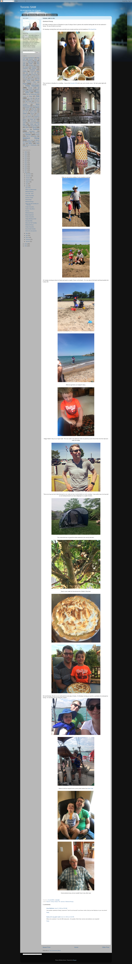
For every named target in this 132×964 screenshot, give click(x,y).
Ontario (56, 901)
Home (24, 15)
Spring (34, 127)
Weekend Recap (69, 901)
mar (37, 102)
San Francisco (31, 122)
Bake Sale (90, 788)
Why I (36, 141)
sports (27, 127)
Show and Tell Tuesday (31, 222)
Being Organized (29, 214)
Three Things (35, 132)
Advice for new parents (31, 230)
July (27, 183)
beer (36, 60)
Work (37, 143)
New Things (34, 110)
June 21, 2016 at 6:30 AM (61, 908)
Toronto (28, 135)
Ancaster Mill (73, 83)
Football (33, 84)
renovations (33, 121)
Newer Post (46, 947)
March (27, 237)
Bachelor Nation (33, 59)
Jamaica (24, 96)
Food (25, 84)
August (27, 181)
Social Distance (35, 125)
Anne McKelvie (50, 908)
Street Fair (26, 129)
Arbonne (32, 57)
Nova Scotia (33, 112)
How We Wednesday (31, 94)
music (27, 109)
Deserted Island (34, 74)
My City (34, 109)
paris (38, 113)
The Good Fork (92, 29)
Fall (38, 78)
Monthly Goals (28, 107)
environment (36, 77)
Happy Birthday (29, 91)
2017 (26, 170)
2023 (26, 158)
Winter (30, 143)
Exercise (32, 78)
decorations (25, 74)
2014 (26, 245)
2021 (26, 162)
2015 (26, 244)
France (37, 84)
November (28, 175)
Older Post (105, 947)
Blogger (74, 960)
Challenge (34, 68)
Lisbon (31, 99)
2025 (26, 154)
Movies (37, 107)
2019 (26, 166)
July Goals (27, 187)
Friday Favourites (32, 86)
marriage (25, 104)
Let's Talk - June (29, 193)
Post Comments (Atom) (55, 950)
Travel (37, 134)
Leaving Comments (52, 15)
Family (52, 901)
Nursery (27, 210)
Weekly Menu (30, 140)
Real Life (33, 119)
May (27, 233)
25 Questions (25, 57)
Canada (34, 67)
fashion (37, 80)
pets (29, 115)
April (27, 235)
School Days (28, 199)
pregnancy (36, 116)
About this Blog (32, 15)
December (28, 173)
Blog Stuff (30, 62)
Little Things (28, 101)
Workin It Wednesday (31, 145)
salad (24, 122)
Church (25, 71)
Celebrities (25, 68)
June (27, 185)
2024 (26, 156)
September (28, 179)
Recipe (25, 121)
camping (26, 67)
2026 (26, 152)
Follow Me (41, 15)
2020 (26, 164)
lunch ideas (36, 101)
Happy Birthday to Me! (30, 218)
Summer (63, 901)
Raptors (25, 119)
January (28, 241)
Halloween (36, 89)
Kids (37, 96)
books (31, 63)
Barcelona (25, 60)
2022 (26, 160)
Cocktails (32, 71)
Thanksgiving (26, 132)
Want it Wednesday (31, 136)
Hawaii (37, 91)
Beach (30, 60)
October (28, 177)
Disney (31, 75)
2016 (26, 172)
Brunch (48, 901)
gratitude (30, 89)
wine (24, 143)
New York (25, 112)
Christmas (32, 70)
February (28, 239)
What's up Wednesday (30, 189)
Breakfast (31, 65)
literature (37, 99)
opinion (32, 113)
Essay (25, 78)
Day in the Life (31, 73)
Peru (25, 115)
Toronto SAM (28, 7)
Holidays (36, 92)
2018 (26, 168)
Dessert (25, 75)
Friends (30, 88)
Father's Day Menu (30, 208)
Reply (47, 912)
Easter (29, 77)
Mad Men (27, 102)
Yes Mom (25, 146)
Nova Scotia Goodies (30, 228)
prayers (29, 116)
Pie (59, 901)
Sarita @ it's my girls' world (53, 917)
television (32, 131)
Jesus (30, 96)
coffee (37, 71)
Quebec (36, 117)
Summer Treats (29, 197)
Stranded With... (29, 220)
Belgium (24, 62)
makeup (32, 102)
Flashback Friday (31, 82)
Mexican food (36, 106)
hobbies (27, 92)
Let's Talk (29, 98)
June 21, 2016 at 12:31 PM (67, 917)
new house (25, 110)
